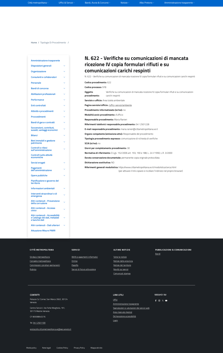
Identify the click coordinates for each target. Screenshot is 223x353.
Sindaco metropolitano (40, 256)
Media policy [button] (31, 347)
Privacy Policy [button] (79, 347)
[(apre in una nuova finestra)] (156, 300)
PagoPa (75, 265)
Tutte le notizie (120, 256)
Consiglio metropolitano (40, 261)
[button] (48, 66)
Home (34, 42)
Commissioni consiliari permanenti (45, 265)
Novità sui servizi (120, 269)
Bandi (157, 253)
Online (74, 261)
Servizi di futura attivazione (84, 269)
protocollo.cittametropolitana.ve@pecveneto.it (50, 329)
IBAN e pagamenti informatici (85, 256)
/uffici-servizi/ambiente (120, 105)
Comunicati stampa (121, 273)
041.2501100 (39, 322)
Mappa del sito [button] (96, 347)
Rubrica (33, 269)
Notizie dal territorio (122, 265)
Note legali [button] (46, 347)
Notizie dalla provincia (123, 261)
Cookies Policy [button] (62, 347)
